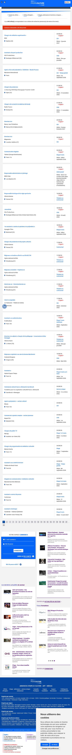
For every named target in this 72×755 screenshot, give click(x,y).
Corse (49, 705)
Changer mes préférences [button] (50, 748)
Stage (19, 700)
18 (57, 522)
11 (35, 522)
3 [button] (52, 660)
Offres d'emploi (28, 15)
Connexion (18, 551)
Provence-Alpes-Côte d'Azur (49, 706)
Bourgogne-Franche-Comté (22, 705)
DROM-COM (60, 706)
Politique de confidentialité (64, 690)
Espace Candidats (45, 690)
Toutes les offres (13, 15)
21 (66, 522)
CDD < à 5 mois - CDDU (32, 698)
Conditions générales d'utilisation (22, 730)
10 (32, 522)
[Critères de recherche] (4, 306)
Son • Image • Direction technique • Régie (33, 725)
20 (63, 522)
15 (47, 522)
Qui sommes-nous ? (8, 730)
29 (3, 525)
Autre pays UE (23, 708)
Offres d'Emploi (5, 690)
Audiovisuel (20, 713)
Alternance (25, 700)
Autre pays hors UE (33, 708)
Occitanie (28, 706)
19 (60, 522)
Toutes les (48, 601)
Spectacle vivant (6, 715)
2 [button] (50, 660)
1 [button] (48, 660)
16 (50, 522)
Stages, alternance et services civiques (49, 15)
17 (54, 522)
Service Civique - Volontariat (9, 700)
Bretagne (33, 705)
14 (44, 522)
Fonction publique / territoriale (48, 698)
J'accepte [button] (45, 744)
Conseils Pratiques (36, 690)
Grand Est (54, 705)
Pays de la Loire (36, 706)
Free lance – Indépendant (63, 698)
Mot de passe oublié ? (12, 564)
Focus (43, 606)
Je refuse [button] (54, 744)
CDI (3, 698)
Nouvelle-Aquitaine (20, 706)
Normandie (11, 706)
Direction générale (17, 723)
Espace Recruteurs (53, 690)
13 (41, 522)
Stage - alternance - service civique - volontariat (20, 690)
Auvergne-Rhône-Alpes (8, 705)
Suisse (16, 708)
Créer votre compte (24, 556)
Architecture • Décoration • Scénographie (32, 719)
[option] (53, 632)
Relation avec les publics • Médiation (11, 725)
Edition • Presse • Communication (33, 713)
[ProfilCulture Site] (2, 2)
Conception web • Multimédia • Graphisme (13, 721)
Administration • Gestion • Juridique (11, 719)
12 (38, 522)
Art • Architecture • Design (9, 713)
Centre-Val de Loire (41, 705)
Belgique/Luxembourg (8, 708)
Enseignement (27, 723)
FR (68, 2)
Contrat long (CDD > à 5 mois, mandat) (15, 698)
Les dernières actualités (13, 585)
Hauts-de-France (62, 705)
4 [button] (54, 660)
